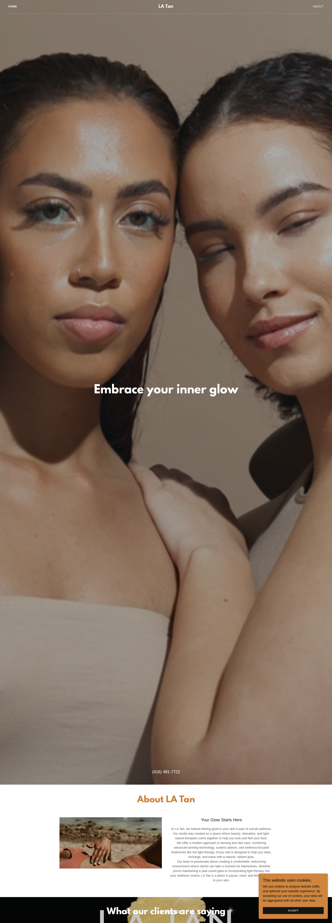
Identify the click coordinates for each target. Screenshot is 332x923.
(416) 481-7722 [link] (166, 771)
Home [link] (12, 6)
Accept (293, 910)
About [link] (318, 6)
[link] (166, 6)
